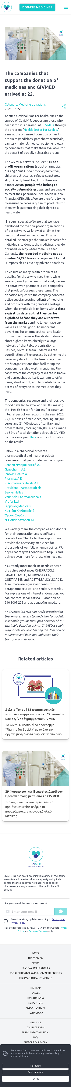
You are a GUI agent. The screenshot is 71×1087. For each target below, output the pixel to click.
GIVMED (48, 125)
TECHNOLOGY (35, 1012)
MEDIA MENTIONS (35, 1007)
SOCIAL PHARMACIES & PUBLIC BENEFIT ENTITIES (36, 973)
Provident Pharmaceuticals (23, 487)
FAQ (35, 1037)
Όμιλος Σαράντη (16, 515)
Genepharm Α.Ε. (15, 469)
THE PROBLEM (35, 958)
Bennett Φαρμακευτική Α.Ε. (23, 465)
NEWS (35, 953)
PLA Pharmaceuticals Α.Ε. (22, 483)
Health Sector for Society (41, 129)
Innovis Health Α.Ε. (17, 474)
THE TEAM (35, 988)
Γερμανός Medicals (18, 506)
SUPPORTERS (35, 1003)
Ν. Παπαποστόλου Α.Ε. (20, 520)
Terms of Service (38, 931)
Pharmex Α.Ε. (13, 478)
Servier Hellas (14, 492)
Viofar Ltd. (12, 501)
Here (33, 437)
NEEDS (35, 963)
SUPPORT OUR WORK (35, 1042)
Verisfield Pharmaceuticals (23, 497)
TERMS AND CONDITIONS (35, 1032)
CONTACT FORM (35, 1027)
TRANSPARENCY (35, 998)
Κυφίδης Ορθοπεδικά (19, 510)
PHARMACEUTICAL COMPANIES (35, 978)
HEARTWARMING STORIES (36, 968)
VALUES (36, 993)
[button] (66, 7)
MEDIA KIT (35, 1022)
